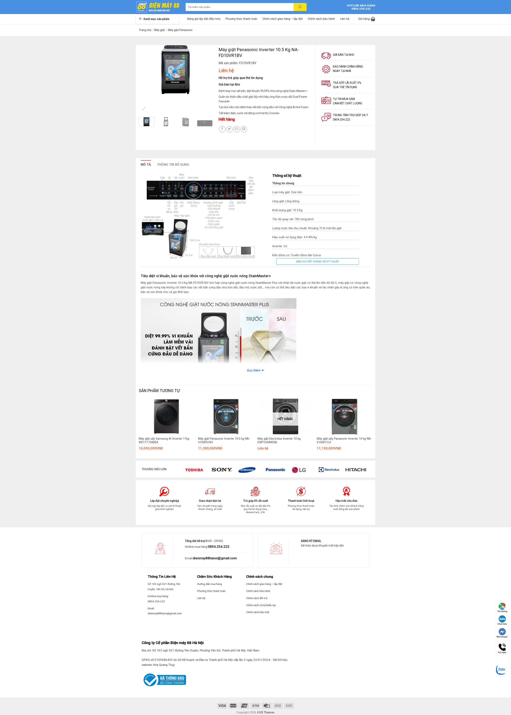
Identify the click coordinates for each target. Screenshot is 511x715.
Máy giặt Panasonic (180, 30)
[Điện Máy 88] (158, 7)
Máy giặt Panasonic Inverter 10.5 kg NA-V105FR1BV (224, 440)
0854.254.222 (218, 547)
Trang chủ (145, 30)
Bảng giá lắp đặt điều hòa (203, 19)
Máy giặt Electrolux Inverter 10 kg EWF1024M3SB (279, 440)
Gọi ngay (502, 645)
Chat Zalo (502, 624)
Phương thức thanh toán (241, 19)
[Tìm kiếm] (300, 7)
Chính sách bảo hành (321, 19)
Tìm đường (502, 611)
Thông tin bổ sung (173, 164)
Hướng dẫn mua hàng (209, 584)
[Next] (206, 70)
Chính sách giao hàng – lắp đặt (282, 19)
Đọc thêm (253, 370)
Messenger (502, 637)
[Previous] (145, 70)
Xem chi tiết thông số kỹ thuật (317, 261)
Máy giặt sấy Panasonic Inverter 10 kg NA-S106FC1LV (344, 440)
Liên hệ (344, 19)
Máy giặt (159, 30)
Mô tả (146, 164)
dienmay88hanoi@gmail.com (215, 558)
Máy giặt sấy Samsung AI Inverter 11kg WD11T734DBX (164, 440)
